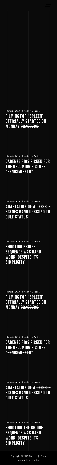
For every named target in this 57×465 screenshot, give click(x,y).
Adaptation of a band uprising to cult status (28, 212)
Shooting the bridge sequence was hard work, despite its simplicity (24, 435)
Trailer (37, 110)
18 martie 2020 (13, 422)
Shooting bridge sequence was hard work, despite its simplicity (23, 254)
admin (28, 110)
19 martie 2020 (13, 110)
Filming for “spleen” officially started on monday (26, 121)
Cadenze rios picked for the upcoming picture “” (28, 166)
